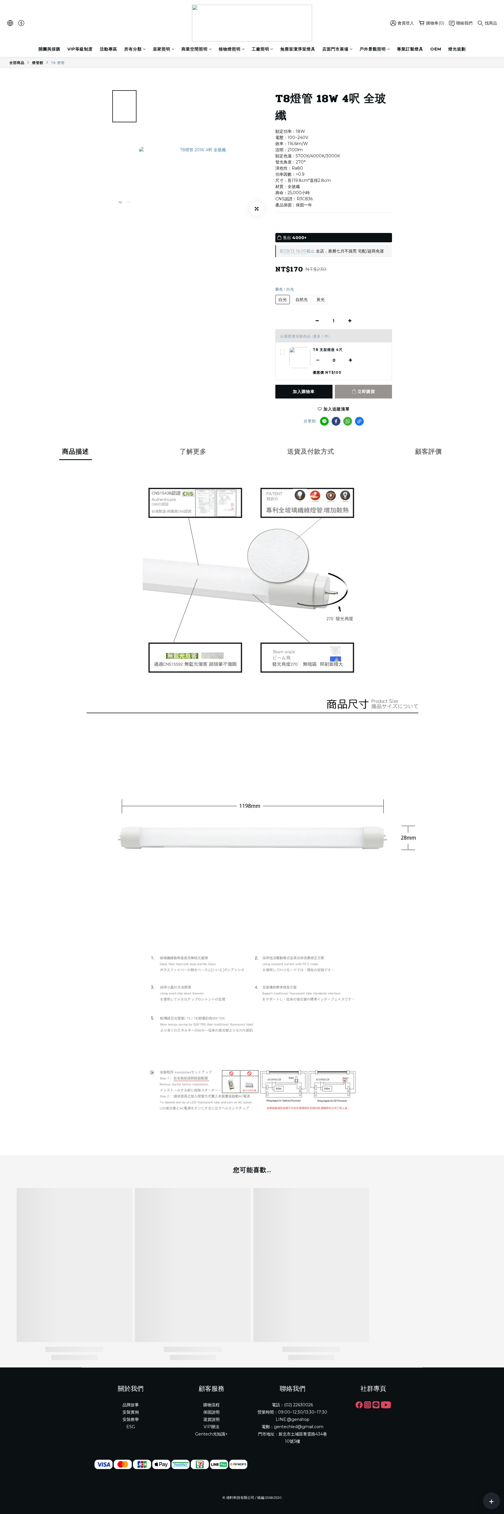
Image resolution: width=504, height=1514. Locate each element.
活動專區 (108, 49)
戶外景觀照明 (373, 49)
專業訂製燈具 (410, 49)
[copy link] (359, 421)
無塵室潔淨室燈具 (297, 49)
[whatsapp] (347, 421)
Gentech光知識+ (211, 1434)
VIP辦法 (211, 1426)
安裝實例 (131, 1412)
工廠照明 (260, 49)
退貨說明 (211, 1419)
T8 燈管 (58, 62)
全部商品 (16, 62)
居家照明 (161, 49)
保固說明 (211, 1412)
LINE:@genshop (292, 1419)
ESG (130, 1426)
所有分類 (133, 49)
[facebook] (336, 421)
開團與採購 (49, 49)
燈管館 (37, 62)
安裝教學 (131, 1419)
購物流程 (211, 1404)
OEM (435, 49)
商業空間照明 (194, 49)
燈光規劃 (457, 49)
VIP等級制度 (80, 49)
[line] (324, 421)
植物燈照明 (230, 49)
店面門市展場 (335, 49)
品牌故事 (131, 1404)
